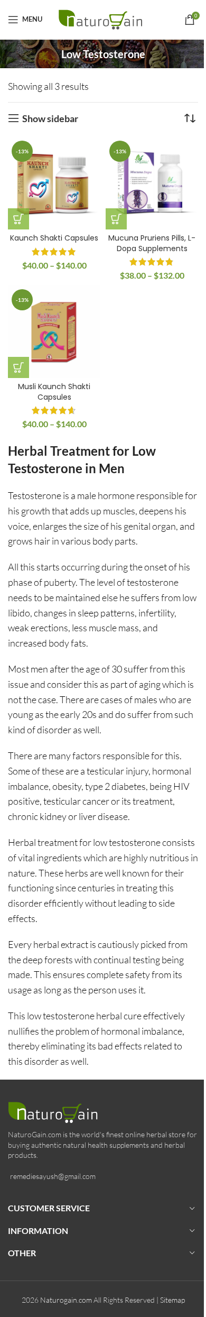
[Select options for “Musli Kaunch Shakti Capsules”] (18, 367)
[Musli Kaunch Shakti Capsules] (54, 331)
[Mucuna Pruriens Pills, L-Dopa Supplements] (152, 183)
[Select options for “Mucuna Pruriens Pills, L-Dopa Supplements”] (116, 218)
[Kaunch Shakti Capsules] (54, 183)
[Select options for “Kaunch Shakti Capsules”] (18, 218)
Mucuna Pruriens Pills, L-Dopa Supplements (151, 243)
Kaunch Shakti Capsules (54, 238)
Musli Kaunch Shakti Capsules (54, 391)
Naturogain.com (66, 1299)
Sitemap (172, 1299)
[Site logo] (103, 18)
